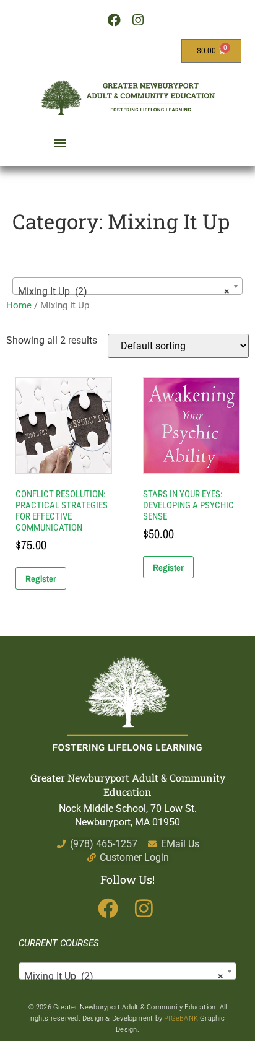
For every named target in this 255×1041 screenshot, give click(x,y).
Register (40, 578)
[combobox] (127, 286)
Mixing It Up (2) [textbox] (124, 291)
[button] (60, 142)
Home (19, 305)
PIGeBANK (181, 1018)
